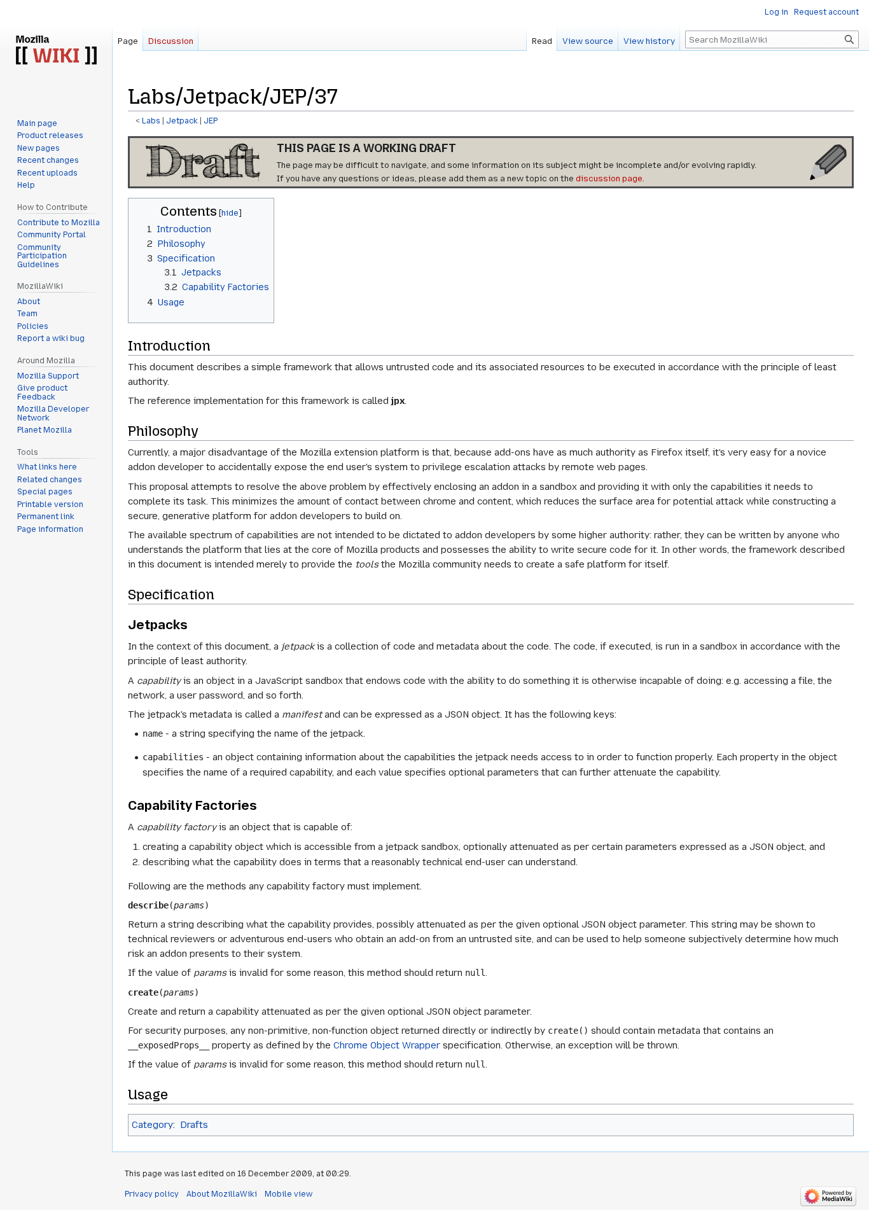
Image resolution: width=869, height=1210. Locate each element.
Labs (151, 120)
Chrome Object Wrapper (386, 1045)
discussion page (609, 178)
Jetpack (182, 120)
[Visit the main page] (56, 51)
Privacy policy (152, 1194)
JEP (211, 120)
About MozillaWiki (221, 1194)
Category (152, 1124)
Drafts (194, 1124)
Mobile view (288, 1194)
